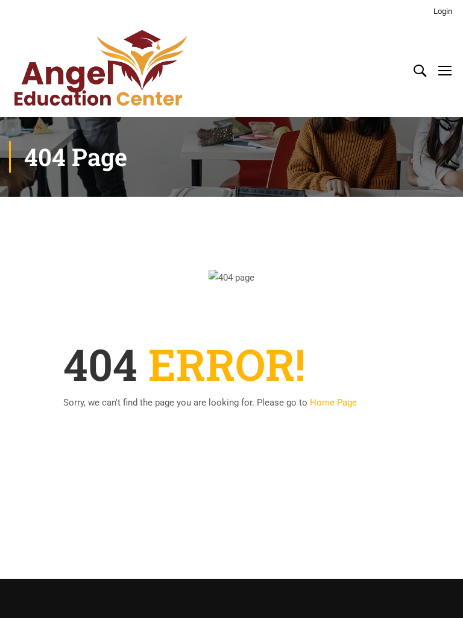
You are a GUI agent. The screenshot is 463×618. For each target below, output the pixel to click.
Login (442, 11)
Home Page (333, 402)
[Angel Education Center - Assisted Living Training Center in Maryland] (99, 70)
